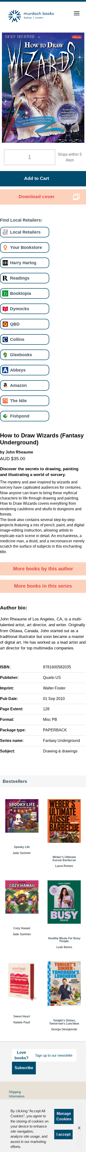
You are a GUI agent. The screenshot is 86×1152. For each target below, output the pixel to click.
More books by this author (43, 568)
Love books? (21, 1055)
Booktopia (20, 293)
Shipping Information (16, 1094)
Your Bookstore (26, 247)
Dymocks (19, 308)
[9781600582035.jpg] (43, 88)
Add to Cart (36, 178)
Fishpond (19, 415)
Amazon (18, 385)
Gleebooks (21, 354)
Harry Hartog (23, 262)
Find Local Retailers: (21, 220)
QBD (15, 324)
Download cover (36, 196)
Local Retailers (25, 232)
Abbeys (18, 370)
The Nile (18, 400)
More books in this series (43, 586)
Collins (17, 339)
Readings (19, 278)
